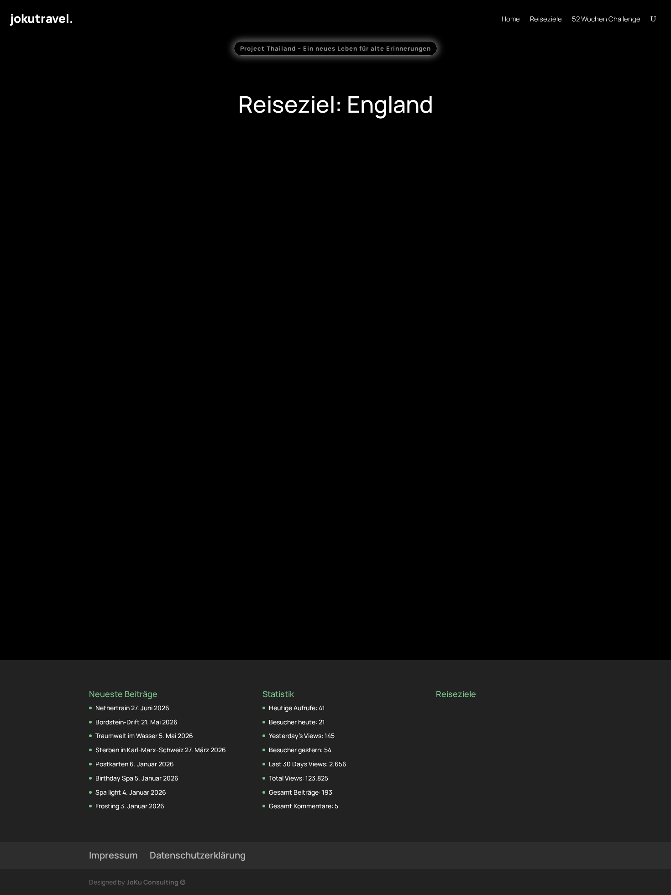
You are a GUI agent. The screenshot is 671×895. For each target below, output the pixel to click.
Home (511, 20)
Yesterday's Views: (297, 735)
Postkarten (111, 764)
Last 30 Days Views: (299, 764)
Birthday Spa (114, 778)
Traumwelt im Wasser (126, 735)
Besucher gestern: (296, 749)
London (183, 278)
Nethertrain (112, 707)
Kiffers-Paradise (496, 261)
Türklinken (497, 501)
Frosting (107, 805)
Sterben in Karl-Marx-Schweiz (139, 749)
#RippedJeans (335, 501)
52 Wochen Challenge (606, 20)
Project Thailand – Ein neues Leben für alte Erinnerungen (335, 48)
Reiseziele (546, 20)
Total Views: (287, 778)
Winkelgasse (174, 501)
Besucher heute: (294, 722)
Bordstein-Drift (117, 722)
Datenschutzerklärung (198, 855)
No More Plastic (336, 261)
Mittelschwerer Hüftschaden (174, 261)
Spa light (108, 792)
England (158, 278)
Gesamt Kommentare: (302, 805)
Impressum (113, 855)
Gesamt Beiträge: (295, 792)
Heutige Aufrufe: (294, 707)
